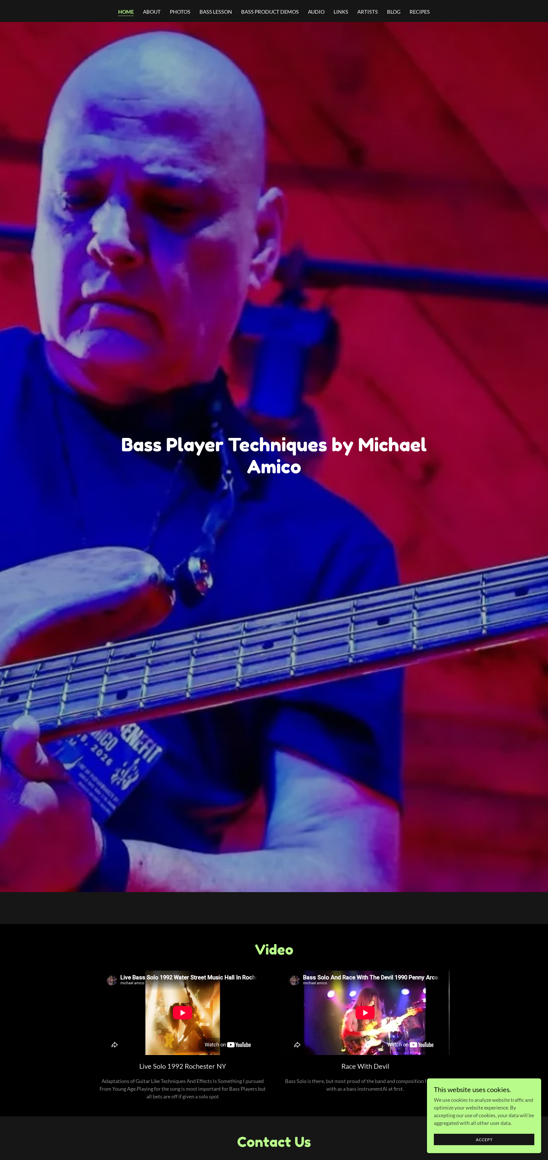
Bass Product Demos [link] (270, 12)
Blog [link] (393, 12)
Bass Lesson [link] (216, 12)
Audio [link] (316, 12)
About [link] (152, 12)
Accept (484, 1139)
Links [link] (341, 12)
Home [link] (126, 12)
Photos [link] (180, 12)
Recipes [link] (420, 12)
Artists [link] (367, 12)
